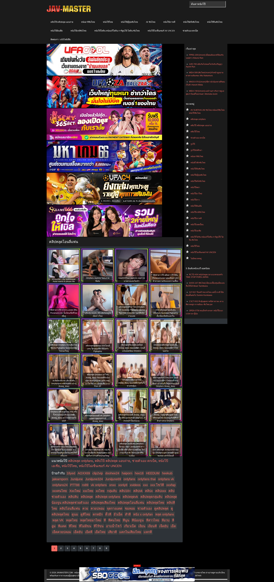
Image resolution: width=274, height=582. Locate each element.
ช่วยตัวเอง (144, 508)
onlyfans (129, 479)
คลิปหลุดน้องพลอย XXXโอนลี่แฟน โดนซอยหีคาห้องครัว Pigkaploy (98, 348)
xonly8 (122, 485)
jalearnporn (60, 479)
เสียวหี (112, 532)
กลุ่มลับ (112, 491)
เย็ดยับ (78, 532)
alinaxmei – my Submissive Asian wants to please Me (63, 280)
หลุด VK (57, 520)
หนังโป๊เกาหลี (169, 22)
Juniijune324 (94, 479)
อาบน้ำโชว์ (113, 526)
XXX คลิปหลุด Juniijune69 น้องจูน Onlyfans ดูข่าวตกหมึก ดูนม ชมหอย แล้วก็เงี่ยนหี (166, 453)
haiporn (127, 473)
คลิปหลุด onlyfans (198, 119)
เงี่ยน (141, 526)
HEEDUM (153, 473)
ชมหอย (130, 508)
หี (105, 520)
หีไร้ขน (99, 526)
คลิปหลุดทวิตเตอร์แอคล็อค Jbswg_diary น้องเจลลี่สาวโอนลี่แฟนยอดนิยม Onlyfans (131, 348)
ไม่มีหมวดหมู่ (196, 258)
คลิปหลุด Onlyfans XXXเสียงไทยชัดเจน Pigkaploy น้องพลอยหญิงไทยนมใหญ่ (63, 348)
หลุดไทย (72, 520)
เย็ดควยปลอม (61, 532)
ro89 (85, 485)
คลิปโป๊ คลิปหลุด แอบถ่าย (62, 22)
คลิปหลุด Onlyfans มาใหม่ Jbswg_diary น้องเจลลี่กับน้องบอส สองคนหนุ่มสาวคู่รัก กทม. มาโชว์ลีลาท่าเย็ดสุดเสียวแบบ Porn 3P (97, 380)
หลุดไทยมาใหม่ (90, 520)
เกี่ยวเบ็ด (130, 526)
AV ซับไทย (150, 22)
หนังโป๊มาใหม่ (196, 193)
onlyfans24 (60, 485)
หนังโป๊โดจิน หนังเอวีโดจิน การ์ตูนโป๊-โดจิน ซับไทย (117, 31)
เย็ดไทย (100, 532)
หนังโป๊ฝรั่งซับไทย (191, 22)
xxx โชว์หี (157, 485)
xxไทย (100, 491)
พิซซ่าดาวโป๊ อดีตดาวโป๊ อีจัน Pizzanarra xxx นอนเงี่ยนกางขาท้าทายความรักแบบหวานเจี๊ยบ (165, 278)
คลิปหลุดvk (130, 496)
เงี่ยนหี (152, 526)
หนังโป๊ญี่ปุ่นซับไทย (129, 22)
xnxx (112, 485)
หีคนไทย (114, 520)
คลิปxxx (160, 491)
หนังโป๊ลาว (195, 200)
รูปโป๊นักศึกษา (196, 150)
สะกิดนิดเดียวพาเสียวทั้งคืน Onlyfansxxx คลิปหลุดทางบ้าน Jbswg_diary (63, 383)
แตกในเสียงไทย (130, 532)
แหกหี (148, 532)
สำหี (128, 514)
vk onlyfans (99, 485)
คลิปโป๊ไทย (195, 132)
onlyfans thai (147, 479)
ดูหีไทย (85, 514)
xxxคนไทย (59, 491)
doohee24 (112, 473)
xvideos (135, 485)
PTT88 (74, 485)
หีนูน (126, 520)
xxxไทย (88, 491)
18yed (71, 473)
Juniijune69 (113, 479)
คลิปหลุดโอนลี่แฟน (131, 502)
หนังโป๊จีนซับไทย (214, 22)
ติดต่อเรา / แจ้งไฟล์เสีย (61, 39)
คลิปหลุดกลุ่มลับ (151, 496)
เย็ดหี (88, 532)
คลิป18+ (125, 491)
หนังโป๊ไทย (108, 22)
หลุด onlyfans (164, 514)
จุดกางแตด (114, 508)
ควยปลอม (97, 508)
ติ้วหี (108, 514)
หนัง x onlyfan (143, 514)
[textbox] (207, 4)
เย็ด (173, 526)
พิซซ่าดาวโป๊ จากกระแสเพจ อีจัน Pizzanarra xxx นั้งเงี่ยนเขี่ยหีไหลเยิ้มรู (63, 313)
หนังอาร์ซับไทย (88, 22)
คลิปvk (138, 491)
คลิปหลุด (87, 496)
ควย (85, 508)
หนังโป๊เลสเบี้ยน (197, 224)
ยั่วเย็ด (118, 514)
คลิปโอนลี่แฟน (70, 508)
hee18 (139, 473)
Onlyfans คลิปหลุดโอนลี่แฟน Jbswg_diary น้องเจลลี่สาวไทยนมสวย (165, 348)
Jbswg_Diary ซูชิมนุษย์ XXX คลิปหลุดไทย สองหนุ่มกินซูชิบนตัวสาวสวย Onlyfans (165, 418)
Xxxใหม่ (74, 491)
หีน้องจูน (138, 520)
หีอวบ (166, 520)
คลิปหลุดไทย (155, 502)
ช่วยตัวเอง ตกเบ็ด (190, 31)
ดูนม (75, 514)
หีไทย (72, 526)
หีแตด (62, 526)
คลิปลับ (73, 496)
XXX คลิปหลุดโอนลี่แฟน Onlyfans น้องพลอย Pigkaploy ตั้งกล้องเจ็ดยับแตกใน (165, 313)
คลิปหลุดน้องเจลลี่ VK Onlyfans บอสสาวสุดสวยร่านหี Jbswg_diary (98, 418)
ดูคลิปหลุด (161, 508)
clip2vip (97, 473)
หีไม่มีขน (85, 526)
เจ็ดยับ (163, 526)
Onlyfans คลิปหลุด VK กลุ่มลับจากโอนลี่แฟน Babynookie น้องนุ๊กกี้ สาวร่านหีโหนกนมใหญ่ (98, 453)
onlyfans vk (166, 479)
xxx (145, 485)
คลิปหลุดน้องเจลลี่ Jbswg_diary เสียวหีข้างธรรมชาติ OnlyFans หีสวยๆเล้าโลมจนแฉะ (131, 418)
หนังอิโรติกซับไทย (198, 162)
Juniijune (77, 479)
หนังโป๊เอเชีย (196, 231)
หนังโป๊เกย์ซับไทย (78, 31)
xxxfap (171, 485)
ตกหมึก (98, 514)
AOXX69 (84, 473)
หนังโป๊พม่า (195, 187)
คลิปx (149, 491)
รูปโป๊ (193, 144)
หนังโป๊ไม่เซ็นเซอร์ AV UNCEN (161, 31)
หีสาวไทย (152, 520)
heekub (167, 473)
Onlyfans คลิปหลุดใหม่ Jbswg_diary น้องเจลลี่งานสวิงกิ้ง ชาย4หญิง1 (131, 383)
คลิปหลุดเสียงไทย (103, 502)
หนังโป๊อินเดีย (57, 31)
